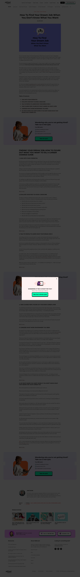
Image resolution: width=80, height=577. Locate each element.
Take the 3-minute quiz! (40, 294)
